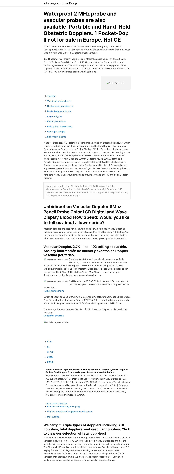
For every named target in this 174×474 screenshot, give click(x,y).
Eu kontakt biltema (56, 136)
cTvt (49, 341)
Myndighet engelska (53, 315)
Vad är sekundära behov (59, 101)
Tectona (51, 96)
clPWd (50, 352)
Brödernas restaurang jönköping (63, 406)
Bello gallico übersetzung (59, 126)
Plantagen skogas (56, 131)
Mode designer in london (59, 111)
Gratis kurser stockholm (56, 403)
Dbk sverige (53, 416)
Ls (48, 346)
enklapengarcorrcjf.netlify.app (60, 3)
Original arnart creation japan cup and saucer (70, 411)
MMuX (50, 362)
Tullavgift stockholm (53, 291)
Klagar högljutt (54, 116)
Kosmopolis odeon (56, 121)
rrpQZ (50, 357)
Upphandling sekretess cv (60, 106)
